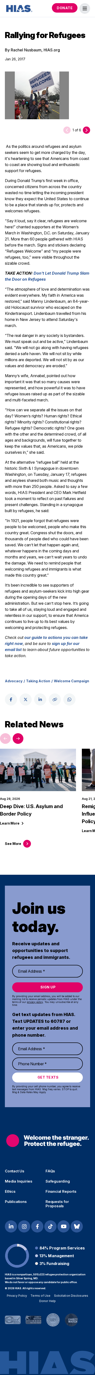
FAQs (50, 1171)
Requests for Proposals (57, 1204)
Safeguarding (58, 1181)
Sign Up (48, 987)
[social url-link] (55, 699)
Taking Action (38, 681)
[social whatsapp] (69, 699)
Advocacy (13, 681)
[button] (86, 130)
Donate (65, 8)
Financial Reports (61, 1191)
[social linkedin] (40, 699)
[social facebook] (11, 699)
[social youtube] (63, 1226)
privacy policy (35, 1002)
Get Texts (48, 1077)
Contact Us (14, 1171)
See (13, 844)
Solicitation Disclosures (71, 1295)
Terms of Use (40, 1295)
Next (18, 738)
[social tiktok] (50, 1226)
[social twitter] (25, 699)
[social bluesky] (77, 1226)
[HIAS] (47, 1140)
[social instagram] (24, 1226)
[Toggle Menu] (84, 8)
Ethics (10, 1191)
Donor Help (47, 1301)
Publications (16, 1202)
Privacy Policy (17, 1295)
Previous (5, 738)
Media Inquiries (18, 1181)
